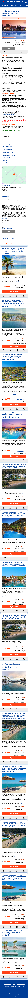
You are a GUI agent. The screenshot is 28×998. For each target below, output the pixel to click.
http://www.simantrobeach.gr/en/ (8, 193)
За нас (14, 984)
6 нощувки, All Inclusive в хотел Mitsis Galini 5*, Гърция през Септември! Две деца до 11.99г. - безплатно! (14, 466)
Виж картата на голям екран (14, 180)
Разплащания (6, 151)
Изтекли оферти (14, 5)
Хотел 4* (5, 236)
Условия (5, 160)
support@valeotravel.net (9, 114)
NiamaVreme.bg (14, 994)
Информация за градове (8, 986)
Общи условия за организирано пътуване (9, 981)
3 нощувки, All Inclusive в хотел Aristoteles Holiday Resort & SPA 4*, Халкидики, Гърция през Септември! (13, 564)
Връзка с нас (6, 158)
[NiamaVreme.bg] (14, 2)
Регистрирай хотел (14, 988)
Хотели (21, 5)
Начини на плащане (22, 981)
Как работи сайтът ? (7, 144)
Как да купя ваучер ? (8, 147)
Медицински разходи (8, 152)
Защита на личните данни (19, 986)
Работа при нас (6, 157)
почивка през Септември (9, 238)
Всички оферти (5, 5)
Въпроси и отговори (7, 149)
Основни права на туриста (9, 155)
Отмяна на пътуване (8, 154)
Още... (17, 281)
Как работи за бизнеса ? (8, 146)
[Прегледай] (14, 291)
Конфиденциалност (7, 162)
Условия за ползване (7, 984)
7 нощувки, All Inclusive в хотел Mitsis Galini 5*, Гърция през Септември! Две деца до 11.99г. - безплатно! (14, 617)
